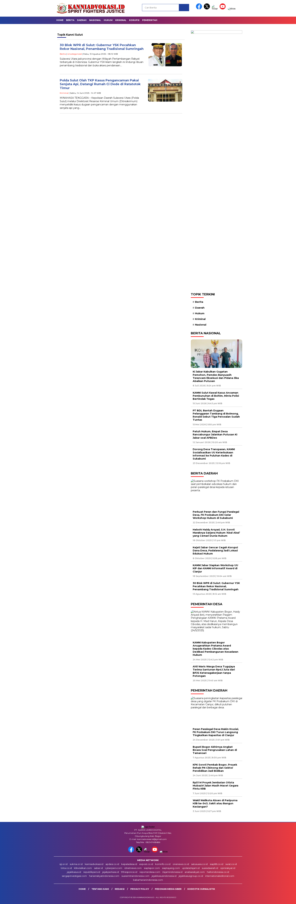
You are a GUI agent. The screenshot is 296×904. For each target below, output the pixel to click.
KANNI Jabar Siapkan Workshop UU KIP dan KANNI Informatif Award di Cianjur (215, 568)
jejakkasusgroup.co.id (191, 876)
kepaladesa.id (129, 864)
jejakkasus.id (74, 872)
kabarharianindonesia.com (148, 879)
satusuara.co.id (199, 864)
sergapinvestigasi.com (74, 876)
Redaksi (120, 889)
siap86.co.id (216, 864)
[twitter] (207, 8)
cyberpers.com (113, 868)
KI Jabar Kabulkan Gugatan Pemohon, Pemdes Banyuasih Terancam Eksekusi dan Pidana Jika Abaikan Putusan (216, 376)
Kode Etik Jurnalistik (201, 889)
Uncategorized (74, 54)
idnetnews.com (133, 868)
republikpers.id (91, 872)
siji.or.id (63, 864)
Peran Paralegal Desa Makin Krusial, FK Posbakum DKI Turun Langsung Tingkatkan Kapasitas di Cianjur (216, 732)
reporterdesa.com (149, 872)
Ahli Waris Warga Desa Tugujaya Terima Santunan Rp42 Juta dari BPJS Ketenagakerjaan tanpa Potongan (214, 671)
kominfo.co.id (162, 864)
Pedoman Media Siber (168, 889)
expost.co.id (146, 864)
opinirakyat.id (227, 868)
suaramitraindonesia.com (135, 876)
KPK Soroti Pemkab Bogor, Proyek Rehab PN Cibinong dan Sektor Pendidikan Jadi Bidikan (215, 767)
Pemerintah (149, 20)
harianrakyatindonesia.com (104, 876)
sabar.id (98, 868)
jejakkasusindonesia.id (164, 876)
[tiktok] (231, 8)
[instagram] (215, 8)
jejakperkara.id (110, 872)
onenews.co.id (181, 864)
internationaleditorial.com (219, 876)
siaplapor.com (152, 868)
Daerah (82, 20)
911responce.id (129, 872)
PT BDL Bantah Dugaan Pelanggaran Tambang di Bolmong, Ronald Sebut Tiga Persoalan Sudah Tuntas (216, 415)
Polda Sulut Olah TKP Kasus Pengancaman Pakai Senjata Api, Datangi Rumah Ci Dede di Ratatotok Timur (100, 84)
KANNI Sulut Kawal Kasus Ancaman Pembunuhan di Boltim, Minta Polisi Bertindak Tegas (216, 395)
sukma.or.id (76, 864)
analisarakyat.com (195, 872)
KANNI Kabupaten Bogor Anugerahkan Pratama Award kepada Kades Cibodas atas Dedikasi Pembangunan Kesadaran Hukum (215, 649)
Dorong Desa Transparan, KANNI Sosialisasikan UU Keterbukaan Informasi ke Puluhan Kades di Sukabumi (214, 454)
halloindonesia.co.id (218, 872)
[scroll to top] (284, 898)
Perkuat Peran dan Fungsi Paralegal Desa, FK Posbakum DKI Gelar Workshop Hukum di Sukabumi (216, 515)
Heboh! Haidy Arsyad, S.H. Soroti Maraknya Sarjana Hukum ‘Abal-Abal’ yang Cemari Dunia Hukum (216, 532)
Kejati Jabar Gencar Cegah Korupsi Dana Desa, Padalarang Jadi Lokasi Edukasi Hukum (215, 550)
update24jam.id (191, 868)
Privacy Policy (139, 889)
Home (59, 20)
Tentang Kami (100, 889)
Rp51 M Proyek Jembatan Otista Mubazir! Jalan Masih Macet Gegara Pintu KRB (215, 785)
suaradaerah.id (210, 868)
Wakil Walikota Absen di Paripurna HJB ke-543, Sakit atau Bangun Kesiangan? (215, 803)
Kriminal (120, 20)
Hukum (108, 20)
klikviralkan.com (83, 868)
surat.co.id (231, 864)
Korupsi (134, 20)
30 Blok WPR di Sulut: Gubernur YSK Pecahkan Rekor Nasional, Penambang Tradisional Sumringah (102, 47)
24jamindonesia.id (172, 872)
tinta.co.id (66, 868)
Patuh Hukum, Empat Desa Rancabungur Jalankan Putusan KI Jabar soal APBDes (215, 434)
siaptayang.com (171, 868)
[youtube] (223, 8)
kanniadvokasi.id (94, 864)
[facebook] (199, 8)
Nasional (95, 20)
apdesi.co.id (112, 864)
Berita (70, 20)
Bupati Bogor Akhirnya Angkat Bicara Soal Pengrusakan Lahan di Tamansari (215, 750)
